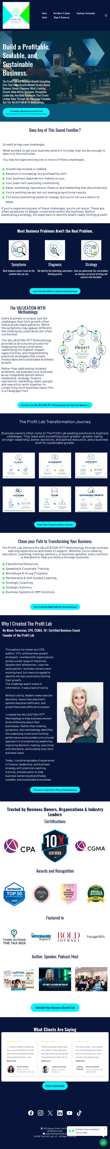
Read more (11, 1061)
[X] (50, 1113)
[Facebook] (31, 1113)
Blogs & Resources (61, 17)
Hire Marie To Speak (61, 13)
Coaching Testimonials (86, 13)
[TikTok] (79, 1113)
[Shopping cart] (106, 15)
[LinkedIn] (60, 1113)
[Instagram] (40, 1113)
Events (44, 17)
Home (44, 13)
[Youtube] (69, 1113)
